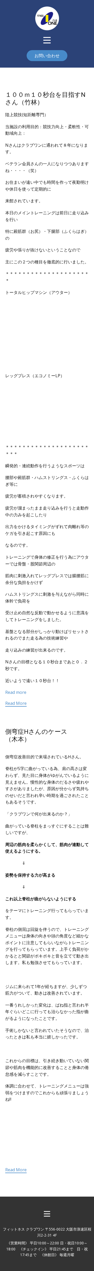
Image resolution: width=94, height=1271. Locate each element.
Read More (16, 703)
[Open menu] (47, 40)
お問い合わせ (47, 55)
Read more (15, 692)
